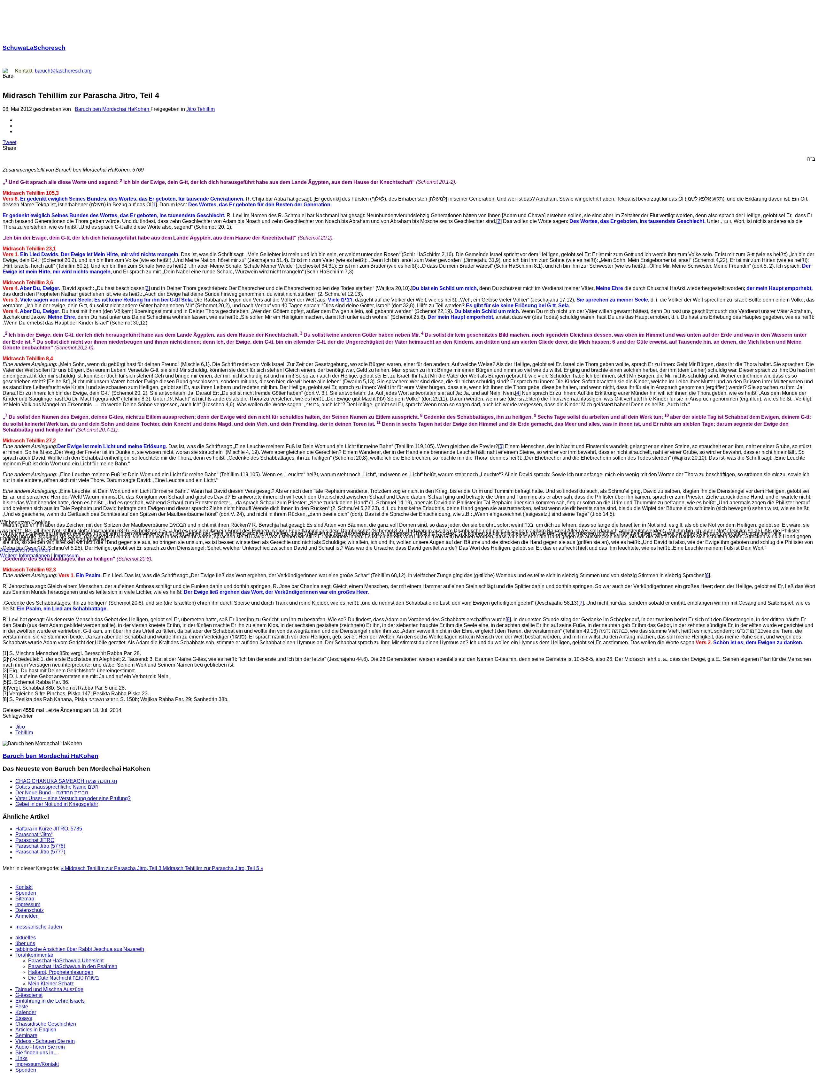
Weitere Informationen (25, 555)
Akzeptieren (13, 550)
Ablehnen (39, 550)
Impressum (66, 555)
